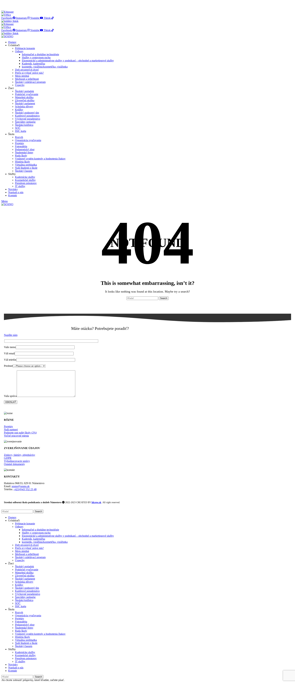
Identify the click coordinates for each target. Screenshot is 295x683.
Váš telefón (10, 359)
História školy (22, 161)
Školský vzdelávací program (30, 82)
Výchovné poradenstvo (27, 118)
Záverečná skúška (24, 100)
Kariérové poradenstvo (27, 115)
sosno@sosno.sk (21, 486)
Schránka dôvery (24, 106)
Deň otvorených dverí (27, 69)
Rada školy (21, 155)
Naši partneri (11, 429)
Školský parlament (25, 103)
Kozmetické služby (25, 180)
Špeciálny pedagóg (25, 121)
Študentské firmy (24, 152)
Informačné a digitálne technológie (40, 54)
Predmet (8, 365)
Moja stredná (22, 75)
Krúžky (19, 109)
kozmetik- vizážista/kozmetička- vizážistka (45, 66)
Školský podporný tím (27, 112)
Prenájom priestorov (26, 183)
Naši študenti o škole (26, 167)
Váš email (9, 353)
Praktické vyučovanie (26, 94)
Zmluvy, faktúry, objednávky (19, 454)
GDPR (7, 458)
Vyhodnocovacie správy (17, 461)
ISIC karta (20, 131)
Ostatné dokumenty (14, 464)
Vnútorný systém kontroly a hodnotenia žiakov (40, 158)
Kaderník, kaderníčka (33, 63)
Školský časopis (23, 170)
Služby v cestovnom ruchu (36, 57)
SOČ (17, 128)
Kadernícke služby (25, 177)
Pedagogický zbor (24, 149)
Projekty (19, 143)
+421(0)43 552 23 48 (25, 489)
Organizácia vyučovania (28, 140)
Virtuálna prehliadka (26, 164)
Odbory (19, 51)
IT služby (20, 186)
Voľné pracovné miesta (16, 435)
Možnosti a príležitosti (27, 78)
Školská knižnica (24, 124)
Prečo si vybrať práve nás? (29, 72)
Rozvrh (19, 137)
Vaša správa (10, 396)
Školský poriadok (24, 91)
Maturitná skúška (24, 97)
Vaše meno (10, 347)
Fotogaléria (21, 146)
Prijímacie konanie (25, 48)
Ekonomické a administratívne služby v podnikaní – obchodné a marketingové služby (68, 60)
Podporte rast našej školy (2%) (20, 432)
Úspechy (20, 85)
